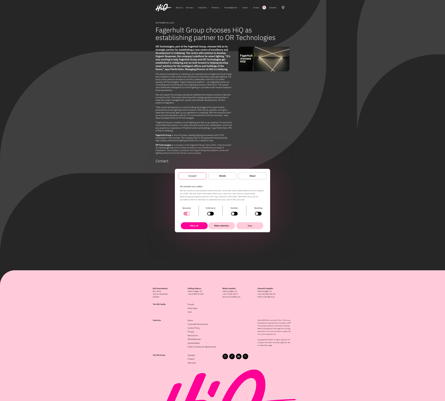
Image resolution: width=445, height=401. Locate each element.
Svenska (272, 7)
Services (189, 7)
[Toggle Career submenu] (249, 7)
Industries (202, 7)
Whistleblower (194, 339)
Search (264, 7)
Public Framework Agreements (202, 346)
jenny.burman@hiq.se (231, 297)
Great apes (192, 308)
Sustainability (194, 343)
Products (215, 7)
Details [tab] (222, 175)
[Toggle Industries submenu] (208, 7)
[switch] (210, 213)
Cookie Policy (194, 328)
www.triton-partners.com (266, 334)
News (190, 320)
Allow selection (221, 225)
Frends (191, 304)
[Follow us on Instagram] (225, 356)
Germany (192, 362)
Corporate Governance (198, 324)
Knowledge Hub (230, 7)
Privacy (191, 331)
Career (245, 7)
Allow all (194, 225)
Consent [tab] (192, 175)
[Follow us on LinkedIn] (239, 356)
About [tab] (253, 175)
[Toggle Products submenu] (220, 7)
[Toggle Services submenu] (194, 7)
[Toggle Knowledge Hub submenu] (239, 7)
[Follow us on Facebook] (232, 356)
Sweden (191, 355)
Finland (191, 359)
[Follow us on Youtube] (245, 356)
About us (179, 7)
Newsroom (193, 335)
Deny (250, 226)
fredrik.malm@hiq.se (266, 297)
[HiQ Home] (164, 7)
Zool (190, 312)
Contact (256, 7)
